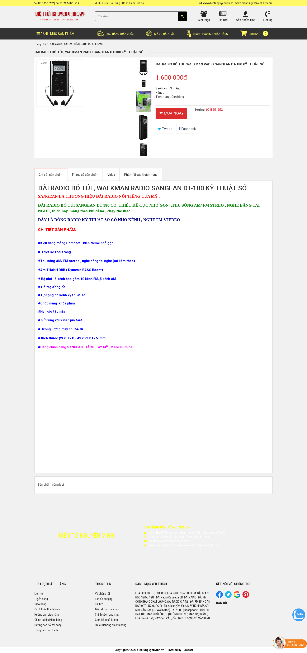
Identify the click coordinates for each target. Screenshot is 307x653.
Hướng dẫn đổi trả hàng (48, 625)
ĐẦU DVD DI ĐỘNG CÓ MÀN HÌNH (191, 618)
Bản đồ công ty (103, 599)
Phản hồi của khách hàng (140, 174)
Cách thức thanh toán (47, 609)
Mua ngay (173, 113)
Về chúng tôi (102, 593)
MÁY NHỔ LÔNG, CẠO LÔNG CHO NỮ (167, 614)
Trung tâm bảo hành (46, 630)
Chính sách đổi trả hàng (48, 619)
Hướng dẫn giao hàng (47, 614)
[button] (182, 16)
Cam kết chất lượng (106, 619)
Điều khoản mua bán (107, 609)
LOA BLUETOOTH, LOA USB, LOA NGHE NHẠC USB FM (165, 593)
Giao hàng (40, 604)
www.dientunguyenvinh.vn (218, 3)
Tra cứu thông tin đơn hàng (110, 625)
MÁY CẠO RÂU (163, 618)
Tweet (166, 129)
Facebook (188, 129)
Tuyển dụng (41, 599)
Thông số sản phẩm (85, 174)
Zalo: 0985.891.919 (67, 3)
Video (111, 174)
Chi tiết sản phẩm (50, 174)
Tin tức (99, 604)
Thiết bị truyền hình (175, 605)
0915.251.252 (45, 3)
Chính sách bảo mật (107, 614)
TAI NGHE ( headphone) (185, 610)
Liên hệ (38, 593)
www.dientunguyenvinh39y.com (254, 3)
